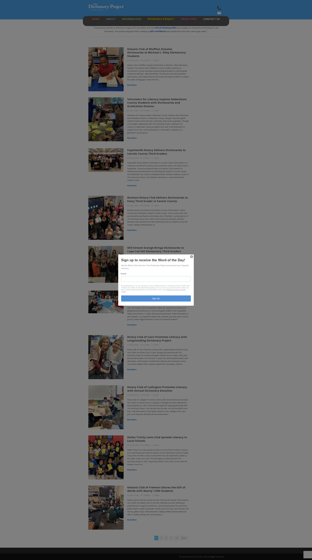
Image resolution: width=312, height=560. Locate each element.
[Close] (191, 256)
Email (123, 274)
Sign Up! (156, 298)
